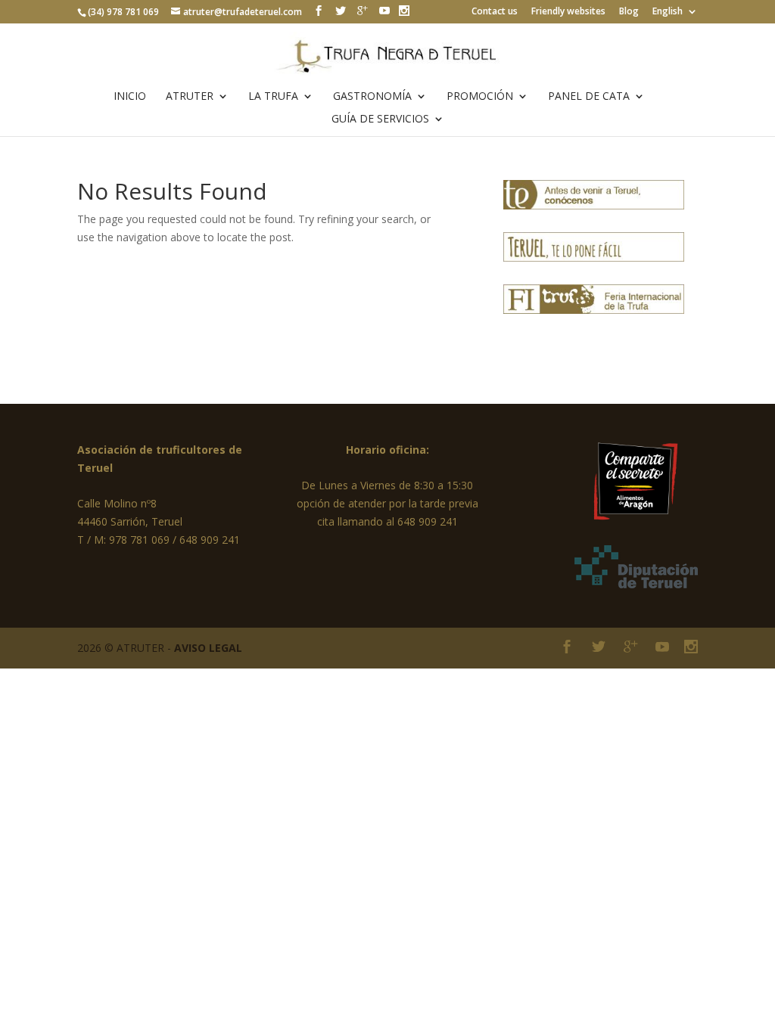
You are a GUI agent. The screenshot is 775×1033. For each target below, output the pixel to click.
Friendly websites (568, 12)
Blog (629, 12)
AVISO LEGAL (208, 648)
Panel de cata (589, 97)
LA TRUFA (273, 97)
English (667, 12)
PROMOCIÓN (480, 97)
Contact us (495, 12)
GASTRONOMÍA (372, 97)
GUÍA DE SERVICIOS (380, 119)
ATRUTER (189, 97)
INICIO (130, 97)
